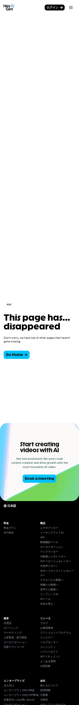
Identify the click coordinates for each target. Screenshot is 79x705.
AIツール (45, 599)
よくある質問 (48, 661)
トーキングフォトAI (51, 532)
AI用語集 (45, 666)
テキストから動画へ (51, 580)
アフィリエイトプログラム (55, 632)
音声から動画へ (49, 589)
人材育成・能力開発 (15, 637)
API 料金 (9, 532)
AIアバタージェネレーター (55, 561)
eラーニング (11, 628)
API (42, 537)
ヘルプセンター (49, 642)
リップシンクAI (49, 594)
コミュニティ (48, 647)
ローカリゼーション (51, 547)
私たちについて (49, 685)
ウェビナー (46, 637)
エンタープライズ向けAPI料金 (21, 695)
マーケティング (13, 632)
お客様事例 (46, 628)
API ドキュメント (50, 656)
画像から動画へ (49, 584)
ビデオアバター (49, 528)
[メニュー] (71, 7)
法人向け (9, 685)
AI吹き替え (46, 604)
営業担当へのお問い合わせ (19, 700)
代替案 (44, 695)
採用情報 (45, 690)
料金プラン (10, 528)
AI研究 (44, 700)
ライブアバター (49, 551)
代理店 (7, 623)
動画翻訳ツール (49, 542)
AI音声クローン (49, 566)
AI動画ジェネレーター (53, 556)
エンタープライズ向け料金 (19, 690)
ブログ (44, 623)
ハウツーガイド (49, 652)
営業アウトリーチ (14, 647)
